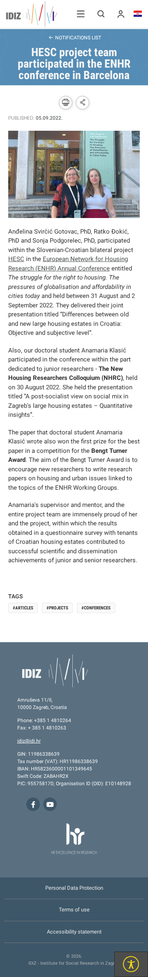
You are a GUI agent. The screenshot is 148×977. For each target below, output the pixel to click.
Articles (24, 608)
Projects (58, 608)
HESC (16, 259)
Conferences (97, 608)
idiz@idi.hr (29, 741)
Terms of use (74, 910)
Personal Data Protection (74, 888)
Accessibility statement (74, 932)
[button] (80, 13)
